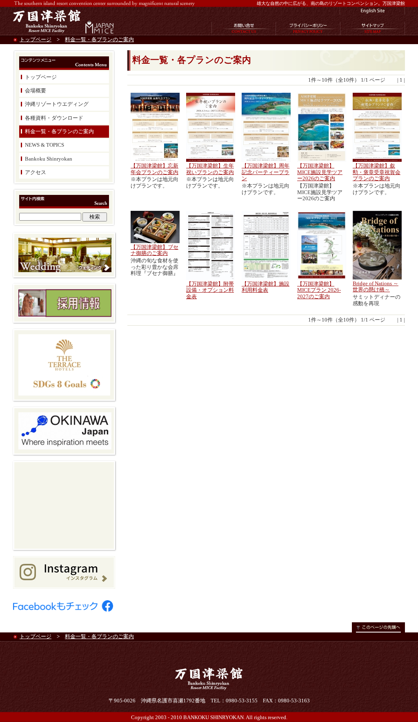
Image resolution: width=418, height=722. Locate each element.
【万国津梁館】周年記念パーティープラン (265, 172)
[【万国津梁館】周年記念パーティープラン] (266, 160)
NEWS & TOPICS (44, 145)
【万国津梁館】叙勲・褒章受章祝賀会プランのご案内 (376, 172)
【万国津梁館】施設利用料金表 (265, 287)
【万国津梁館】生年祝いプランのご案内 (210, 169)
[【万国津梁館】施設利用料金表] (266, 278)
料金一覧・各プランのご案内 (99, 39)
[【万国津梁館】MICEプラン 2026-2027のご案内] (321, 278)
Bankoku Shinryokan (48, 159)
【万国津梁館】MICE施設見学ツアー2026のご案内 (319, 172)
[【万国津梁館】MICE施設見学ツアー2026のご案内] (321, 160)
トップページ (35, 39)
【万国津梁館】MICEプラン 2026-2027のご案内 (319, 290)
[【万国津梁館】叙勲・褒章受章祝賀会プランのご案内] (377, 160)
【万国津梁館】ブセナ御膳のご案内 (154, 250)
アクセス (35, 172)
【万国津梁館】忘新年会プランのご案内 (154, 169)
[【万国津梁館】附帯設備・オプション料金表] (210, 278)
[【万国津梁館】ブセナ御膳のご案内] (155, 241)
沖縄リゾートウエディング (57, 104)
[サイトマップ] (372, 33)
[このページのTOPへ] (378, 631)
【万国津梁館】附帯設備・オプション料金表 (210, 290)
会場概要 (35, 90)
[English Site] (372, 12)
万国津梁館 (47, 21)
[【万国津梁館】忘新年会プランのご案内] (155, 160)
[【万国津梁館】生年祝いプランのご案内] (210, 160)
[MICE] (98, 33)
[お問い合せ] (243, 33)
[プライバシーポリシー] (308, 33)
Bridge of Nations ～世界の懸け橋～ (375, 286)
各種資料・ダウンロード (54, 118)
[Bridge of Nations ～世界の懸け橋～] (377, 278)
